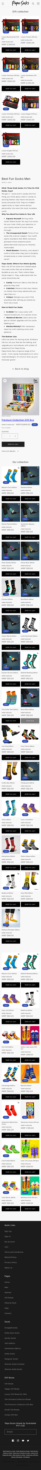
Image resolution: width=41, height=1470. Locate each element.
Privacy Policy (11, 1262)
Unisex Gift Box (11, 1415)
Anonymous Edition (8, 856)
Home (7, 1282)
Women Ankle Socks (13, 1369)
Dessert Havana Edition (10, 673)
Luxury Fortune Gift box (29, 37)
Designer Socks (11, 1359)
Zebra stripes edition (28, 856)
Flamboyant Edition (27, 783)
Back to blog (22, 369)
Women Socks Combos (14, 1364)
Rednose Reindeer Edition (11, 930)
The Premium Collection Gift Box (19, 1404)
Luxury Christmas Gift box (11, 114)
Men (6, 1287)
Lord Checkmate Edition (29, 636)
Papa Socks (11, 1461)
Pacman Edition (7, 599)
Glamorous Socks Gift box (30, 1122)
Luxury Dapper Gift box (29, 114)
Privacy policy (34, 1461)
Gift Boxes (9, 1298)
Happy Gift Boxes (12, 1389)
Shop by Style (10, 1303)
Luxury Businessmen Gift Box (10, 38)
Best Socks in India (9, 1451)
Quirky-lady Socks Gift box (29, 1048)
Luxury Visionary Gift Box (10, 75)
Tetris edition (6, 819)
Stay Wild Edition (27, 893)
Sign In (8, 1236)
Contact (8, 1313)
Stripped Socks (11, 1328)
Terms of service (21, 1465)
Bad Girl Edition (26, 1085)
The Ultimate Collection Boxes (18, 1399)
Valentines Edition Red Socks (9, 1123)
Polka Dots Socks (12, 1333)
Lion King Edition (7, 746)
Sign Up (8, 1231)
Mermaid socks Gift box (29, 1197)
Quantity (5, 431)
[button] (2, 3)
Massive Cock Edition (9, 487)
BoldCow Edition (7, 893)
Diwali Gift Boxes (12, 1410)
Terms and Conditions (14, 1252)
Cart (6, 1247)
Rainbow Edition (26, 487)
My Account (10, 1242)
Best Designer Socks (23, 1451)
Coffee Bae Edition (8, 783)
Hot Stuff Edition (7, 1047)
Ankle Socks (10, 1354)
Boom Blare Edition (27, 709)
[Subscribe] (33, 1432)
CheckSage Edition (8, 1085)
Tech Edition (10, 1343)
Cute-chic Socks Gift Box (30, 1161)
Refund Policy (11, 1257)
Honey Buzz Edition (28, 562)
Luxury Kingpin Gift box (10, 151)
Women (8, 1292)
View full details (9, 451)
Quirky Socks (10, 1338)
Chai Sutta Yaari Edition (10, 709)
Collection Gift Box (32, 1455)
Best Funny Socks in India (21, 1453)
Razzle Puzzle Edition (9, 524)
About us (8, 1268)
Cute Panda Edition (8, 1161)
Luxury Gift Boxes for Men (16, 1394)
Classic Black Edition (9, 636)
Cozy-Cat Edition (27, 819)
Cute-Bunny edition (8, 1197)
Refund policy (22, 1461)
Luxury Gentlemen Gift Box (29, 76)
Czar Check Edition (27, 746)
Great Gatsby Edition (9, 562)
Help (6, 1308)
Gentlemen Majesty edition (27, 525)
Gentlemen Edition (13, 1348)
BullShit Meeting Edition (29, 673)
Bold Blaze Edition (27, 599)
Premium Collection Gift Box (18, 420)
